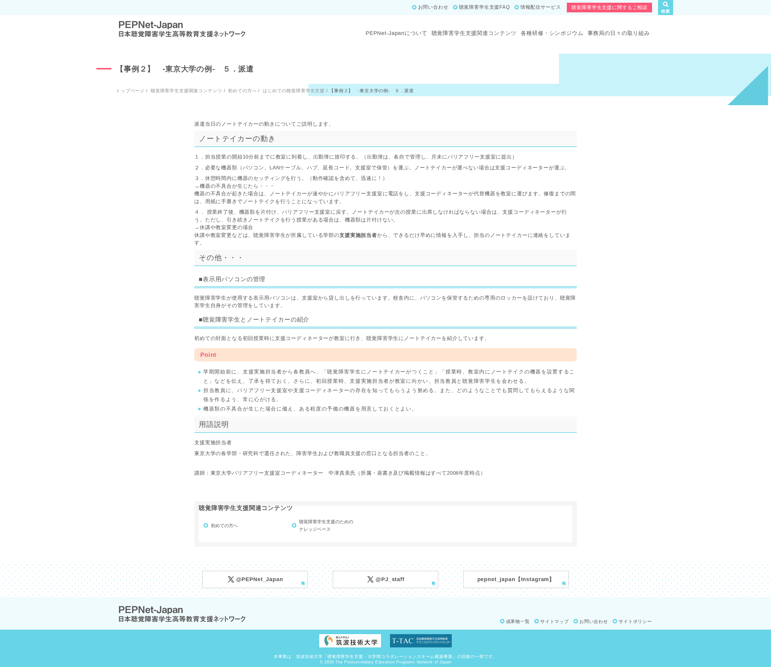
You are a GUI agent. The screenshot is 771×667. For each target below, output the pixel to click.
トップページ (130, 90)
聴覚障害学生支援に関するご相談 (609, 7)
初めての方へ (241, 90)
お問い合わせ (433, 7)
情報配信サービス (540, 7)
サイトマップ (554, 621)
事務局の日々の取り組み (619, 33)
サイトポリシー (635, 621)
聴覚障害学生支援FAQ (484, 7)
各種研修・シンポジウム (552, 33)
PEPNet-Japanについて (396, 33)
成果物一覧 (518, 621)
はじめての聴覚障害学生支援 (293, 90)
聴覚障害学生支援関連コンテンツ (474, 33)
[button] (665, 7)
